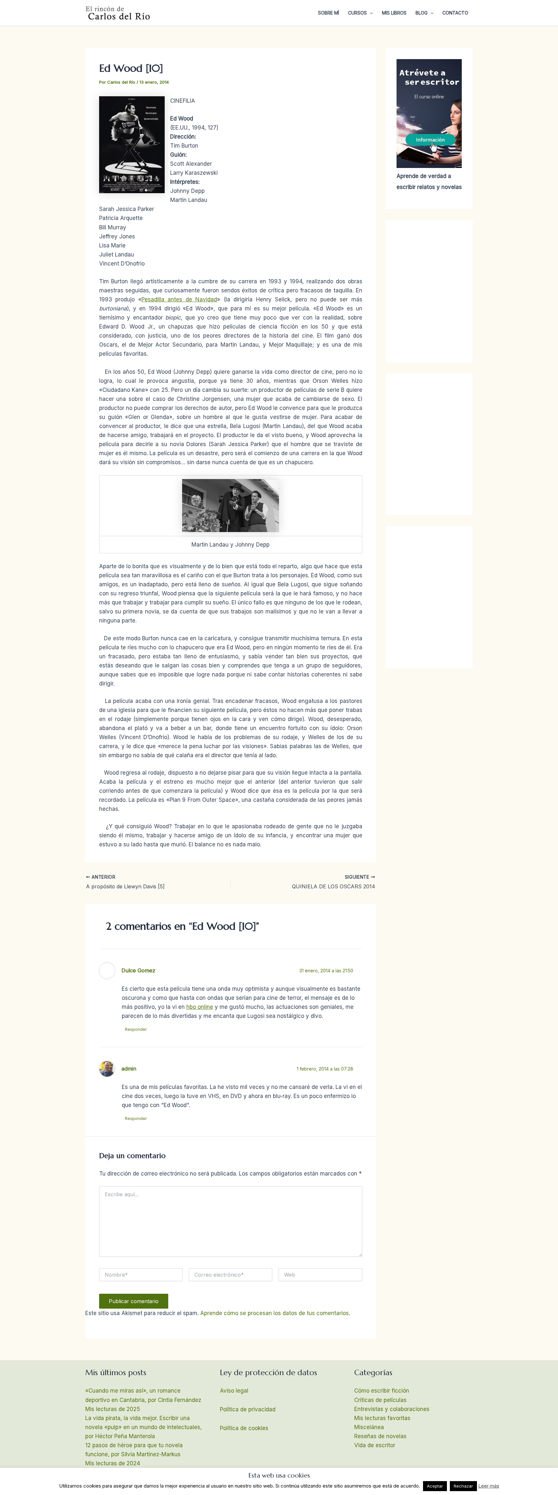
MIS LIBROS (394, 13)
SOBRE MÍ (328, 13)
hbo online (199, 1007)
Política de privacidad (247, 1409)
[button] (370, 13)
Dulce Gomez (138, 970)
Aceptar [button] (435, 1486)
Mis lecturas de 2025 (112, 1409)
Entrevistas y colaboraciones (391, 1409)
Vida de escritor (374, 1445)
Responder (136, 1029)
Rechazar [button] (463, 1486)
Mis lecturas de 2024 (112, 1463)
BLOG (422, 13)
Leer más (488, 1486)
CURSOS (357, 13)
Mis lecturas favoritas (382, 1418)
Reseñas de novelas (380, 1436)
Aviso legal (234, 1390)
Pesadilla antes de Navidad (179, 299)
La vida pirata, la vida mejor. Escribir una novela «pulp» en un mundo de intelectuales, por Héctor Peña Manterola (143, 1427)
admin (128, 1068)
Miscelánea (369, 1427)
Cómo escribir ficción (381, 1390)
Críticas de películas (380, 1400)
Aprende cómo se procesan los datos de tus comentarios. (275, 1313)
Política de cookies (244, 1428)
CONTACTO (455, 13)
